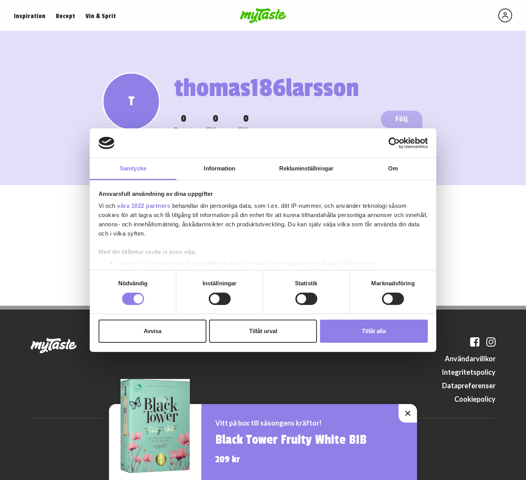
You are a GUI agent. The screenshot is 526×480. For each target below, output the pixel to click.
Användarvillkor (470, 358)
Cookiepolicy (475, 399)
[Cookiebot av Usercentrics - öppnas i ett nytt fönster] (394, 143)
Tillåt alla (374, 331)
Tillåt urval (263, 331)
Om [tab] (393, 168)
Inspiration (29, 16)
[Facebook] (474, 342)
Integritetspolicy (469, 372)
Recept (65, 16)
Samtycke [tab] (133, 168)
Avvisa (152, 331)
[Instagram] (491, 342)
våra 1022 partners (143, 205)
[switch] (220, 299)
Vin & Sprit (100, 16)
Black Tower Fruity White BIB (291, 440)
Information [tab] (219, 168)
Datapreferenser (469, 385)
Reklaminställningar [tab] (306, 168)
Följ (401, 119)
